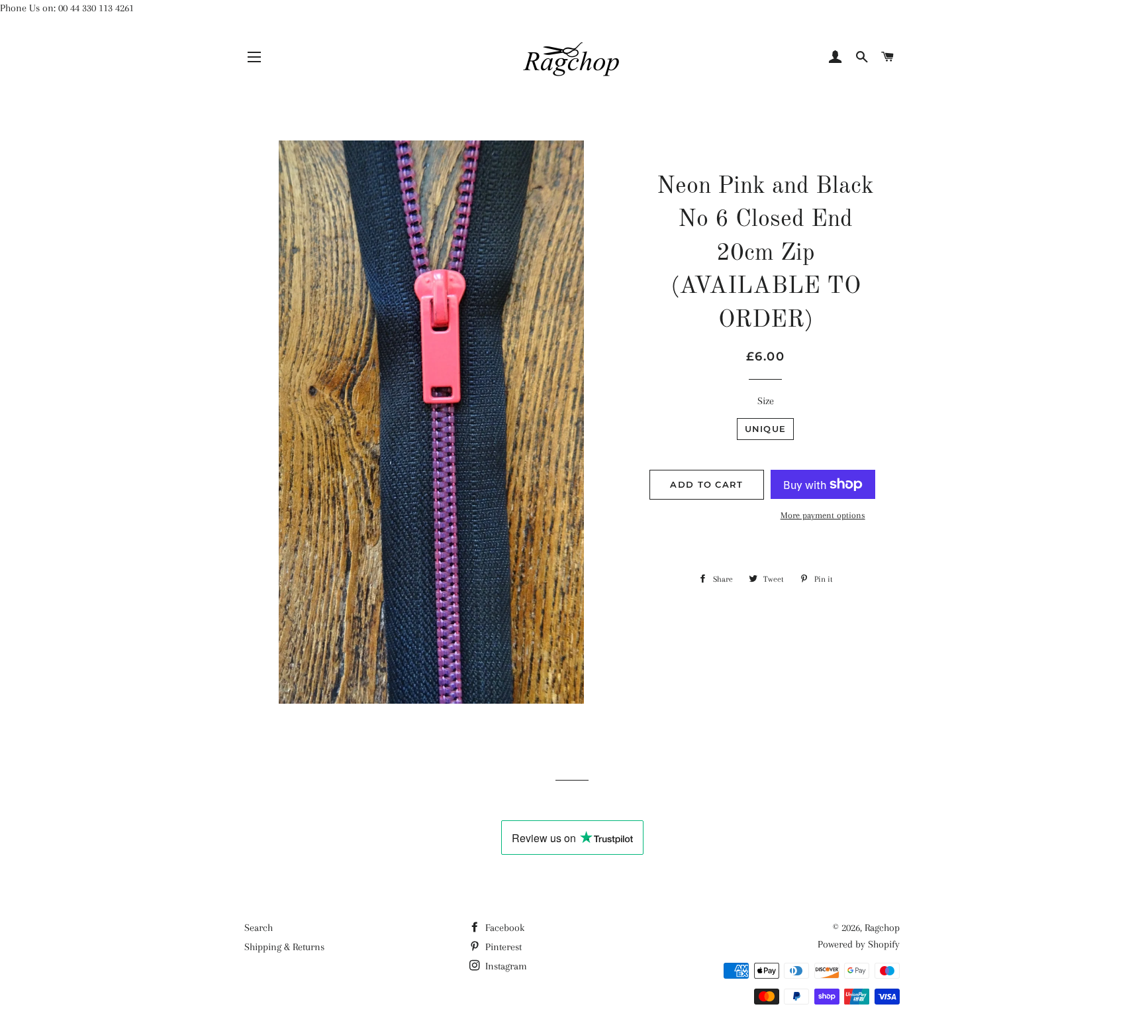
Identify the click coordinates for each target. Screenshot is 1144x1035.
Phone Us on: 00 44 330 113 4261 (67, 8)
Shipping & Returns (284, 947)
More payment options (823, 515)
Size (765, 401)
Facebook (503, 928)
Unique (766, 428)
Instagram (505, 966)
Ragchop (882, 928)
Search (258, 928)
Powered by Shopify (859, 944)
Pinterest (502, 947)
